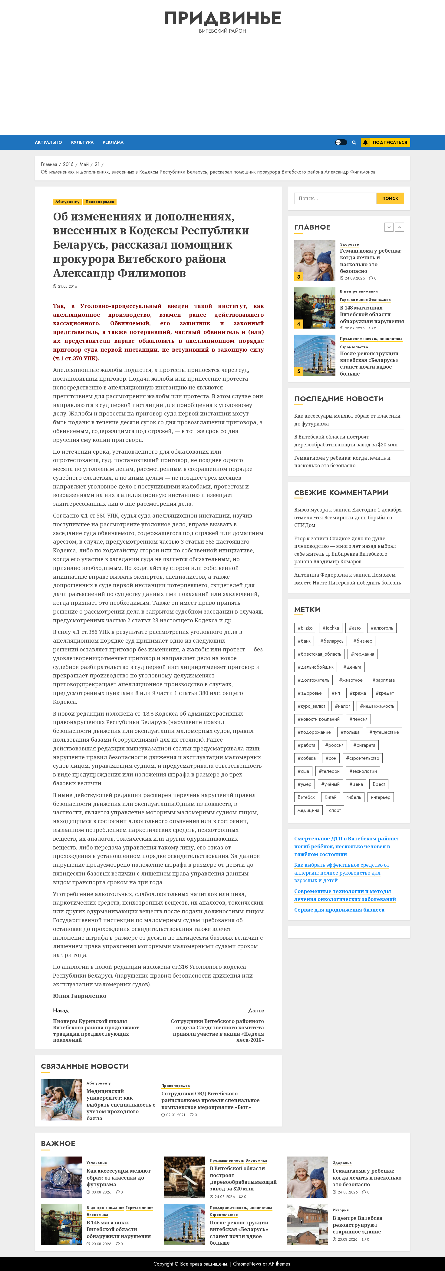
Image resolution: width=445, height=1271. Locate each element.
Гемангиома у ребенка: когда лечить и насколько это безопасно (371, 260)
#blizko (305, 627)
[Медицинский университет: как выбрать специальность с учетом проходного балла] (61, 1099)
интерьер (381, 797)
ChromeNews (247, 1263)
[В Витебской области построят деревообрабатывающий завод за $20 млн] (184, 1177)
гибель (353, 797)
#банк (304, 640)
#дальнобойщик (316, 667)
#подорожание (314, 732)
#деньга (352, 667)
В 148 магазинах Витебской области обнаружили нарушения (372, 314)
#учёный (330, 784)
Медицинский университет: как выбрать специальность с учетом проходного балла (121, 1105)
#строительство (362, 758)
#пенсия (358, 719)
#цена (356, 784)
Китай (331, 797)
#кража (358, 693)
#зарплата (383, 680)
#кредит (385, 693)
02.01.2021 (176, 1115)
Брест (379, 784)
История (340, 1210)
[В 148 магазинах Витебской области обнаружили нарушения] (314, 308)
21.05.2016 (67, 286)
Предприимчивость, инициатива (371, 338)
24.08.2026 (355, 278)
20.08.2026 (102, 1244)
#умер (305, 784)
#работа (306, 745)
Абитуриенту (67, 201)
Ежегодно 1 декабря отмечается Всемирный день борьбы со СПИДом (348, 517)
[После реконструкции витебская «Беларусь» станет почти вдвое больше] (314, 355)
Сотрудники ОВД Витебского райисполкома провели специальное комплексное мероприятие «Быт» (210, 1100)
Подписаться (390, 142)
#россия (334, 745)
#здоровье (310, 693)
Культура (82, 142)
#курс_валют (311, 706)
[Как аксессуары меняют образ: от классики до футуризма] (61, 1177)
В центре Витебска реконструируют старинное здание (357, 1225)
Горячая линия (354, 300)
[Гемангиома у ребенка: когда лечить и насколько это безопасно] (314, 260)
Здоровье (349, 244)
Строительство (354, 347)
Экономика (380, 300)
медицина (308, 810)
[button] (354, 142)
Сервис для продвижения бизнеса (339, 909)
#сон (330, 758)
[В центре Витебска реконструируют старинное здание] (307, 1224)
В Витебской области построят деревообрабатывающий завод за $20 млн (243, 1178)
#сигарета (364, 745)
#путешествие (384, 732)
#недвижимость (377, 706)
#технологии (363, 771)
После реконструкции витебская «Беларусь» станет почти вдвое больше (369, 363)
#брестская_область (319, 653)
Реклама (113, 142)
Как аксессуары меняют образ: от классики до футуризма (119, 1177)
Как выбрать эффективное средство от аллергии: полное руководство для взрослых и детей (341, 873)
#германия (362, 653)
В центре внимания (358, 291)
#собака (307, 758)
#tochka (330, 627)
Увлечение (97, 1163)
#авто (355, 627)
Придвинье (222, 18)
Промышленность (227, 1160)
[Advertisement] (222, 83)
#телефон (329, 771)
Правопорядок (100, 201)
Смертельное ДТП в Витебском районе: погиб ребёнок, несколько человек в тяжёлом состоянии (346, 846)
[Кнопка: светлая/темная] (341, 142)
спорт (335, 810)
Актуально (48, 142)
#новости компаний (319, 719)
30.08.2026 (102, 1192)
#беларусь (332, 640)
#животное (351, 680)
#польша (350, 732)
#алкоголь (382, 627)
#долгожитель (313, 680)
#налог (342, 706)
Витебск (306, 797)
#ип (335, 693)
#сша (303, 771)
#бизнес (362, 640)
